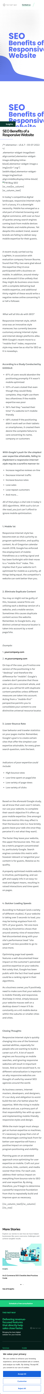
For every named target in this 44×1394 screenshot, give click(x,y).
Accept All (22, 1374)
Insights (9, 124)
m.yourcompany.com (16, 658)
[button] (39, 5)
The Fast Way (9, 1312)
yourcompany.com (14, 652)
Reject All (22, 1388)
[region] (22, 1372)
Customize (22, 1381)
